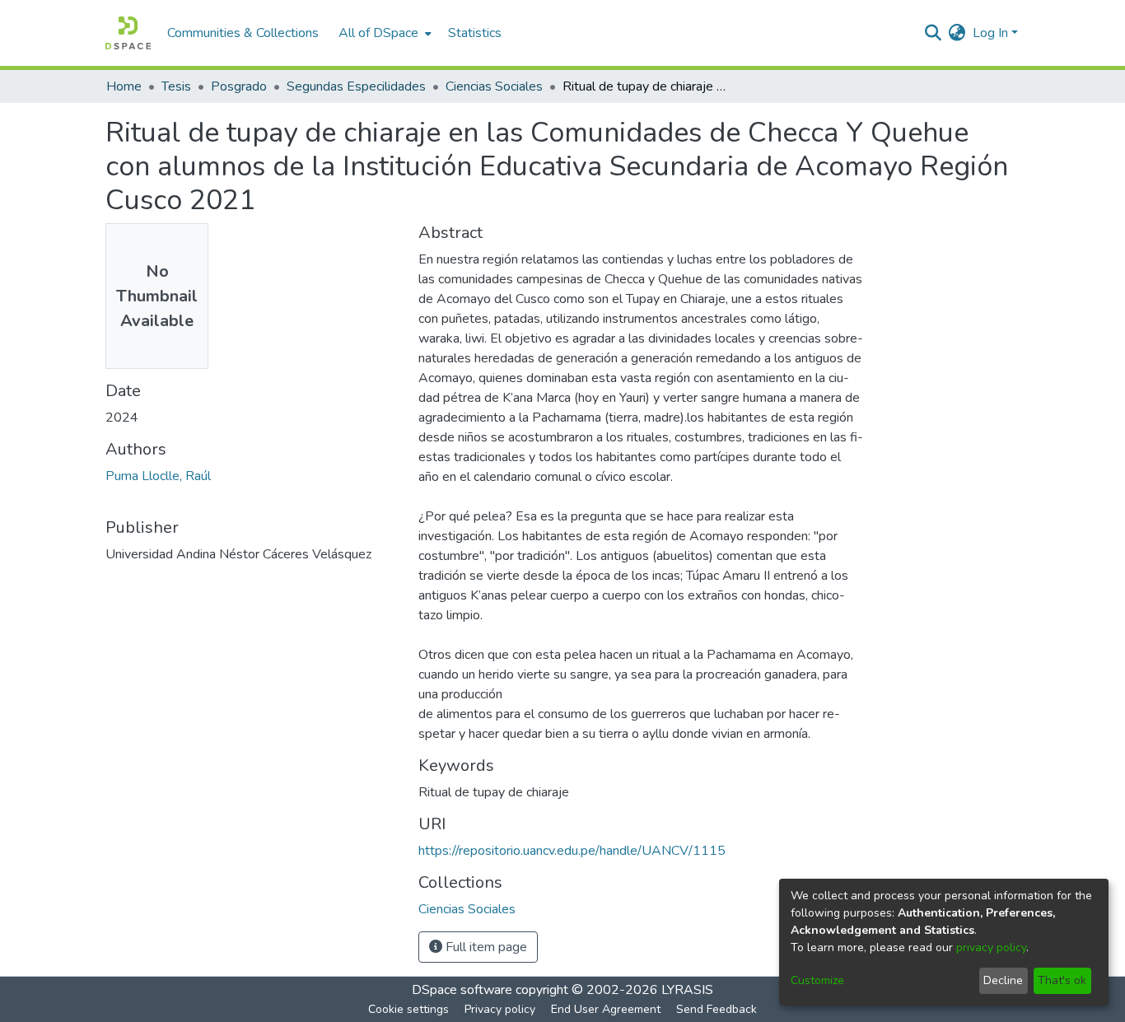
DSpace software (462, 990)
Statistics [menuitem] (475, 33)
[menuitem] (383, 33)
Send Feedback (716, 1009)
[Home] (128, 32)
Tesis (176, 86)
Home (124, 86)
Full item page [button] (484, 947)
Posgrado (239, 86)
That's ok (1062, 980)
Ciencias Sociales (494, 86)
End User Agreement (606, 1009)
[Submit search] (933, 33)
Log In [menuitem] (990, 33)
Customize (817, 980)
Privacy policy (499, 1009)
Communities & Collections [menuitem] (243, 33)
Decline (1003, 980)
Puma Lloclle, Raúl (158, 476)
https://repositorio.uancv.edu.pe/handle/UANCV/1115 (572, 851)
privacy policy (991, 947)
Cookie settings (408, 1009)
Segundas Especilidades (356, 86)
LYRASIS (687, 990)
